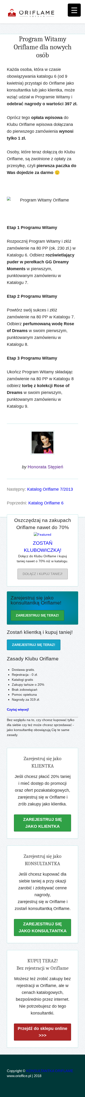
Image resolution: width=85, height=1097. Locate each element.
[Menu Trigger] (74, 10)
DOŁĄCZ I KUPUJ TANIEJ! (43, 574)
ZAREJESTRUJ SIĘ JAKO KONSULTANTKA (43, 927)
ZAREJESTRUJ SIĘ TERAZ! (37, 615)
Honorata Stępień (45, 466)
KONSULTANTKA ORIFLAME (49, 1071)
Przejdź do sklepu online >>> (42, 1032)
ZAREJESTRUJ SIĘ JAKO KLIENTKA (42, 823)
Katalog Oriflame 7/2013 (50, 489)
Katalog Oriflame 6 (46, 503)
